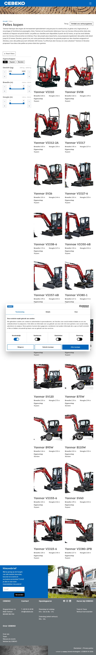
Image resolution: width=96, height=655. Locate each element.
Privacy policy (88, 648)
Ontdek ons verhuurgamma (81, 24)
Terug (66, 24)
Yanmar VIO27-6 (76, 193)
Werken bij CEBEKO (10, 641)
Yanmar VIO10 (44, 92)
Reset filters (10, 54)
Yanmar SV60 (74, 498)
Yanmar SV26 (43, 193)
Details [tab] (48, 312)
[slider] (10, 74)
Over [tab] (76, 312)
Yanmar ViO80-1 (76, 295)
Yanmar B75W (74, 396)
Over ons (6, 634)
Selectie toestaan (48, 347)
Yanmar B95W (43, 447)
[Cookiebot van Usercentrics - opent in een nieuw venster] (80, 306)
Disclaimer (77, 648)
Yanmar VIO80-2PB (78, 549)
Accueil (5, 21)
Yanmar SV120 (44, 396)
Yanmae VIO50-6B (78, 244)
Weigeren (21, 347)
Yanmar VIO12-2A (46, 143)
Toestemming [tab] (19, 312)
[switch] (37, 339)
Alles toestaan (75, 347)
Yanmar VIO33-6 (45, 498)
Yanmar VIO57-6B (46, 295)
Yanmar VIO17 (75, 143)
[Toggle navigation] (90, 3)
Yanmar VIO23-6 (45, 549)
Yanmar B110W (75, 447)
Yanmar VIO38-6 (45, 244)
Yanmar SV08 (74, 92)
